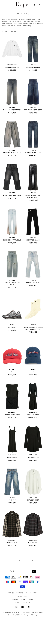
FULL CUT (12, 500)
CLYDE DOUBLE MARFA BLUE (12, 283)
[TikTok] (28, 608)
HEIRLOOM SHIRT (33, 500)
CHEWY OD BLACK (32, 240)
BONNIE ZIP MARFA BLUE (12, 240)
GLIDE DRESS (12, 457)
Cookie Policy (23, 596)
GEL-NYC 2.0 (12, 327)
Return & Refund (27, 599)
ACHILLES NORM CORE (33, 153)
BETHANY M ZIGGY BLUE (12, 153)
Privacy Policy (31, 593)
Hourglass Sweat (12, 67)
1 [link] (6, 560)
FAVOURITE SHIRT (12, 543)
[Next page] (38, 560)
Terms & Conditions (16, 593)
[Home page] (22, 4)
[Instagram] (17, 608)
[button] (4, 4)
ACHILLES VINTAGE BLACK (12, 195)
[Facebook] (23, 608)
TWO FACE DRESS (33, 457)
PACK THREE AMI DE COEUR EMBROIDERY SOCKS (33, 328)
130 (32, 560)
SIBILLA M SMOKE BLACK (12, 110)
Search (17, 603)
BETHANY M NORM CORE (33, 110)
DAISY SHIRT (33, 543)
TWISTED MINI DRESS (12, 414)
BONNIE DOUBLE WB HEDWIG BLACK (32, 196)
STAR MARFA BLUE (33, 283)
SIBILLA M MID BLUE (33, 67)
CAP (12, 372)
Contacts (26, 603)
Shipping (15, 599)
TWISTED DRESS (33, 414)
